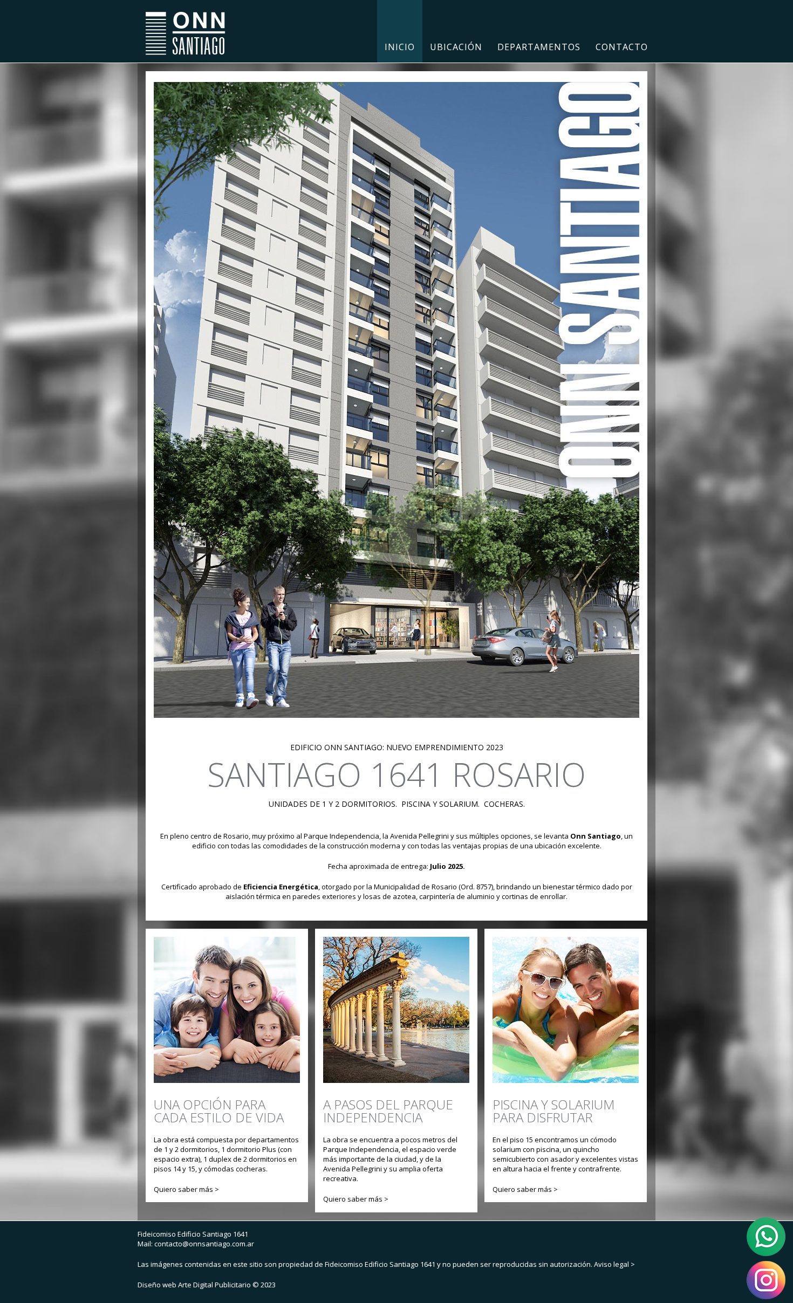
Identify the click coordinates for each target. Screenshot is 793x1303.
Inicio (400, 47)
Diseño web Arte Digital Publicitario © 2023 (207, 1285)
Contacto (622, 47)
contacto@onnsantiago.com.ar (204, 1244)
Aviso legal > (614, 1264)
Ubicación (456, 47)
